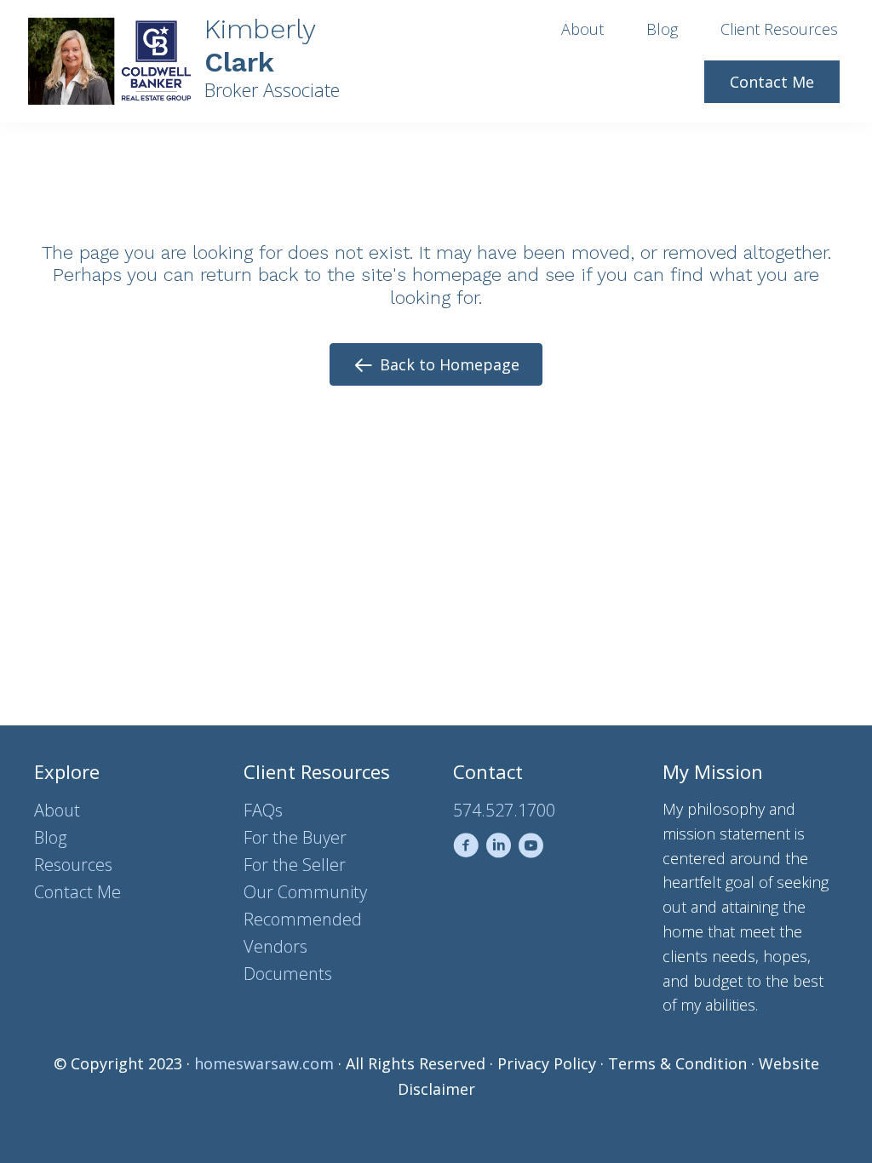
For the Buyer (295, 837)
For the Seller (295, 864)
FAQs (263, 810)
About (57, 810)
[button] (436, 364)
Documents (288, 973)
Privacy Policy (546, 1063)
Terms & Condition (677, 1063)
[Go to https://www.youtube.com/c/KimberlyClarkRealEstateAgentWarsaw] (530, 848)
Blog (50, 837)
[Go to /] (201, 61)
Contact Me (77, 891)
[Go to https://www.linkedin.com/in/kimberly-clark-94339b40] (498, 848)
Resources (73, 864)
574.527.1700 (504, 810)
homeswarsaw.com (264, 1063)
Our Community (305, 891)
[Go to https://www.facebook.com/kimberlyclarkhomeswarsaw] (466, 848)
